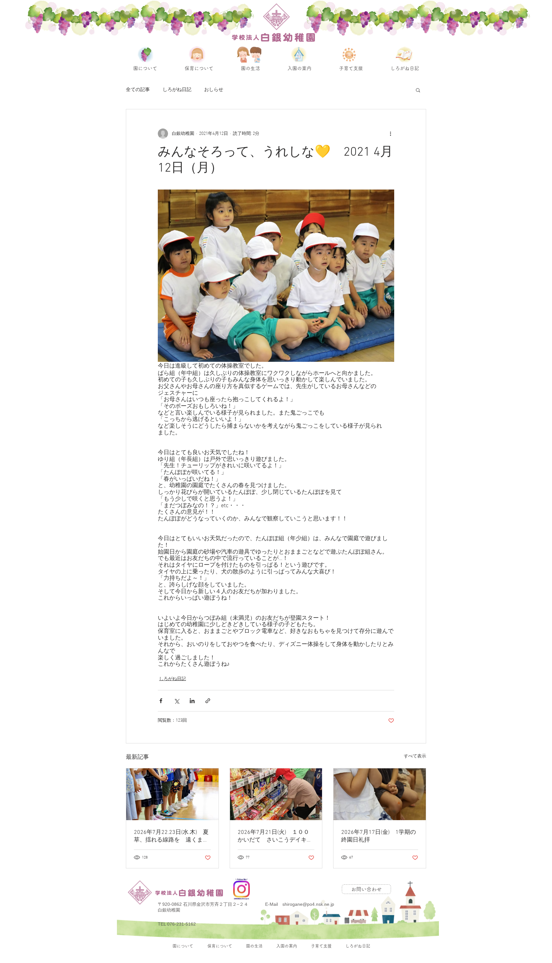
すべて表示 (415, 756)
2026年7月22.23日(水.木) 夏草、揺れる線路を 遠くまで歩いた (171, 836)
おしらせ (213, 90)
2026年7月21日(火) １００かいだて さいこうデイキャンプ (275, 836)
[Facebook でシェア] (161, 701)
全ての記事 (138, 90)
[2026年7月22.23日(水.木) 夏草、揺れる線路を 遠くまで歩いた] (172, 794)
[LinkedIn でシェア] (192, 701)
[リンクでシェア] (208, 701)
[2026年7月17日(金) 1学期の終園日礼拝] (380, 794)
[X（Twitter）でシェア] (176, 701)
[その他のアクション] (390, 133)
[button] (418, 89)
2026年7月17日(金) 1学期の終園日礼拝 (378, 836)
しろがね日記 (177, 90)
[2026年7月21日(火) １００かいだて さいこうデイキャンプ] (276, 794)
